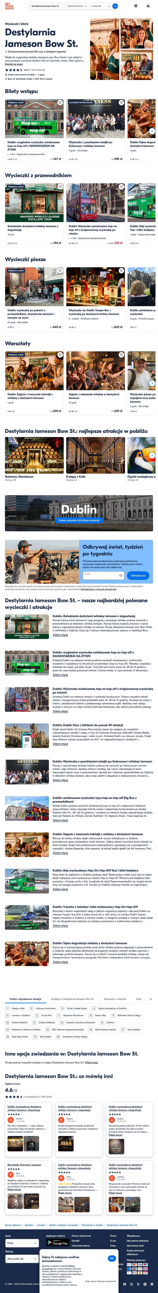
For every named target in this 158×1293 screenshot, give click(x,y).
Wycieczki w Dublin (92, 1225)
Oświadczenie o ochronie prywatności (98, 589)
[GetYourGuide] (9, 6)
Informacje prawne (81, 1245)
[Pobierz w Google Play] (57, 1243)
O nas (113, 1240)
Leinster (41, 1225)
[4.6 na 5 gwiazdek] (14, 70)
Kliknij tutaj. (91, 1062)
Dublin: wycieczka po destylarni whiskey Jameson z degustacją (24, 1108)
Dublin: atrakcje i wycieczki (63, 1225)
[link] (34, 131)
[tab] (25, 999)
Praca (113, 1245)
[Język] (135, 5)
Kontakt (75, 1240)
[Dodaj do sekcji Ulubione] (60, 102)
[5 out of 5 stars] (28, 1114)
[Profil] (148, 6)
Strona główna (13, 1225)
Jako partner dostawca (137, 1240)
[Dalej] (152, 131)
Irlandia (29, 1225)
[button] (34, 131)
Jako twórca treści (135, 1245)
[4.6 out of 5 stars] (14, 1097)
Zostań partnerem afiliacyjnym (135, 1252)
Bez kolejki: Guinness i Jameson (24, 1165)
